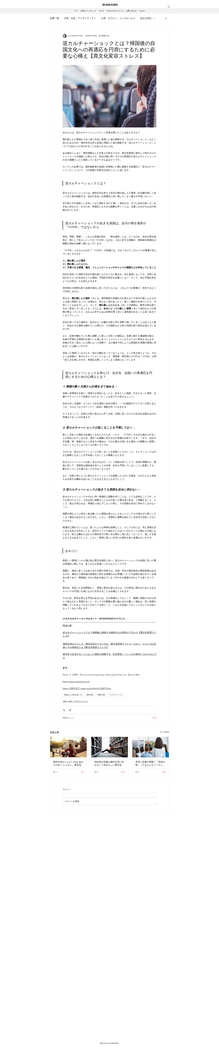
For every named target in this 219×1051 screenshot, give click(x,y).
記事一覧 (54, 18)
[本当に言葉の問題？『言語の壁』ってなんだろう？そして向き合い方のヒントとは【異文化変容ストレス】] (150, 747)
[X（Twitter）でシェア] (64, 710)
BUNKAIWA (110, 4)
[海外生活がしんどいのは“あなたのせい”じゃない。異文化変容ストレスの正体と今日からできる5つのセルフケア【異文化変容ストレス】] (68, 747)
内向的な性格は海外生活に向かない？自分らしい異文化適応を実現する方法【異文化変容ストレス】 (109, 763)
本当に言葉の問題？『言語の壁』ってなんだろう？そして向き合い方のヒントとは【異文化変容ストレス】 (150, 763)
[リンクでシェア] (70, 710)
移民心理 (101, 695)
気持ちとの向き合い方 (73, 695)
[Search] (169, 6)
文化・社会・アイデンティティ (80, 18)
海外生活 (89, 695)
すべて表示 (164, 732)
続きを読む (146, 18)
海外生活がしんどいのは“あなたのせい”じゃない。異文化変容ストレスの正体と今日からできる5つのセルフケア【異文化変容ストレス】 (68, 763)
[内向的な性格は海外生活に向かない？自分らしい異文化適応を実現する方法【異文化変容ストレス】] (109, 747)
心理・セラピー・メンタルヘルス (118, 18)
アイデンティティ (116, 695)
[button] (166, 18)
